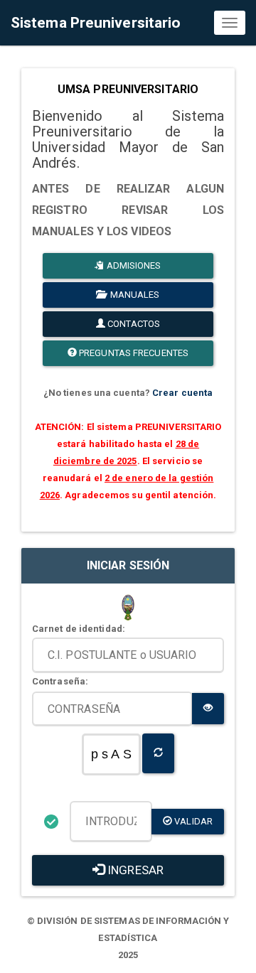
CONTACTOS (132, 323)
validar (192, 821)
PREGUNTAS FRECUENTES (132, 353)
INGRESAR (134, 870)
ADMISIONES (133, 265)
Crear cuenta (182, 392)
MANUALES (133, 294)
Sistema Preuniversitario (96, 22)
